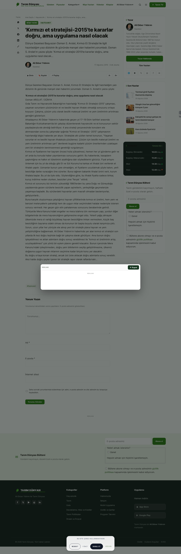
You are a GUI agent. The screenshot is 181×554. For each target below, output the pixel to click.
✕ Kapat (133, 267)
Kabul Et (96, 546)
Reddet (75, 546)
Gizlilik (108, 546)
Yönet (85, 546)
